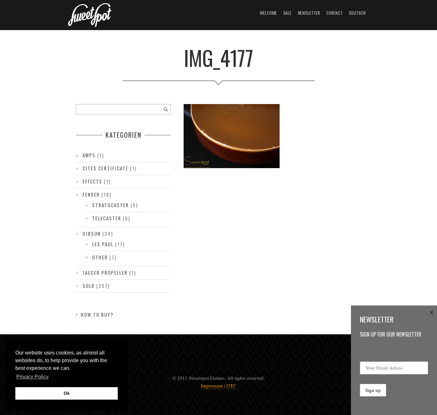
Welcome (268, 12)
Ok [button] (67, 393)
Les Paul (103, 244)
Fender (91, 194)
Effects (92, 181)
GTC (231, 385)
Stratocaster (110, 204)
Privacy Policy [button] (32, 376)
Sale (287, 12)
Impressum (212, 385)
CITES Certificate (105, 168)
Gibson (92, 233)
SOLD (89, 285)
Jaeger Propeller (105, 272)
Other (100, 257)
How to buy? (97, 314)
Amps (89, 155)
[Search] (166, 109)
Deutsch (357, 12)
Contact (334, 12)
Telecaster (106, 218)
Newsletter (309, 12)
